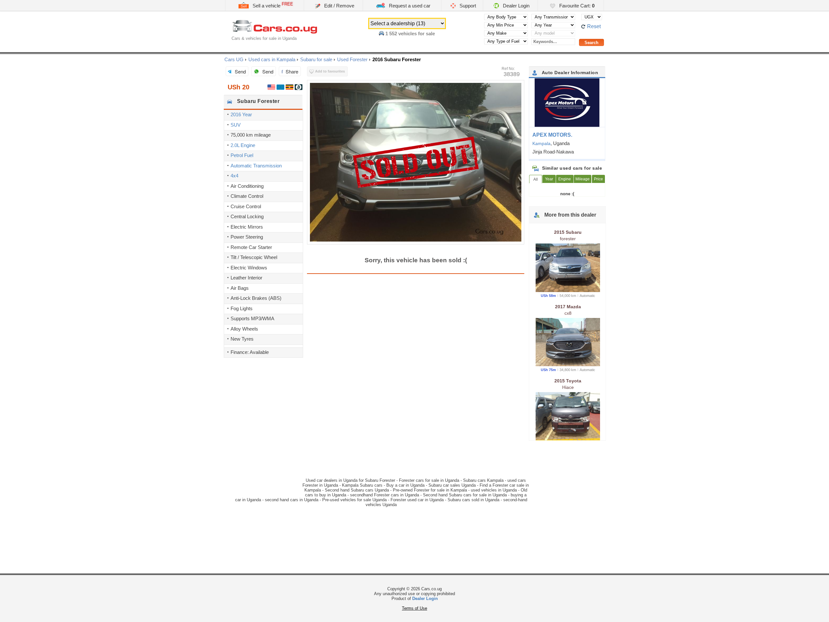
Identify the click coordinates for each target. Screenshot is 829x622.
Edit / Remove (338, 5)
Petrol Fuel (242, 155)
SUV (236, 125)
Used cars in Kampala (271, 59)
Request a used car (409, 5)
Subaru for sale (316, 59)
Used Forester (352, 59)
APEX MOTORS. (552, 135)
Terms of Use (414, 608)
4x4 (234, 175)
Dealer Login (515, 5)
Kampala (541, 143)
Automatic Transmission (256, 165)
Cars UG (234, 59)
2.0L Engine (243, 145)
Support (467, 5)
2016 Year (241, 114)
